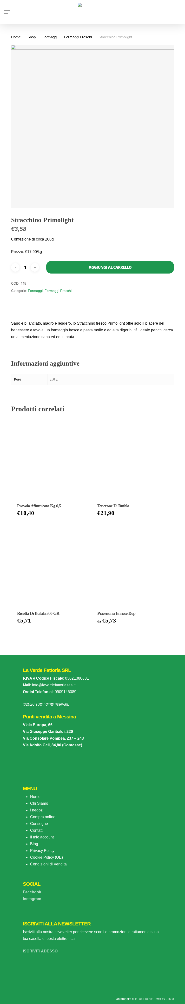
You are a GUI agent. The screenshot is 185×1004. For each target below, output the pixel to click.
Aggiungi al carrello (110, 267)
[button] (7, 12)
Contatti (36, 830)
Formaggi (49, 37)
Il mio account (42, 837)
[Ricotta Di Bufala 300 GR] (50, 565)
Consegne (39, 824)
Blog (34, 844)
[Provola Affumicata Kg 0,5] (50, 458)
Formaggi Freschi (78, 37)
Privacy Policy (42, 851)
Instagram (32, 899)
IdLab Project (143, 999)
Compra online (42, 817)
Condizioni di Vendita (48, 864)
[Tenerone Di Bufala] (130, 458)
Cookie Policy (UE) (46, 857)
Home (16, 37)
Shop (31, 37)
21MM (170, 999)
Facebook (32, 892)
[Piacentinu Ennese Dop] (130, 565)
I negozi (37, 810)
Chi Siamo (39, 803)
